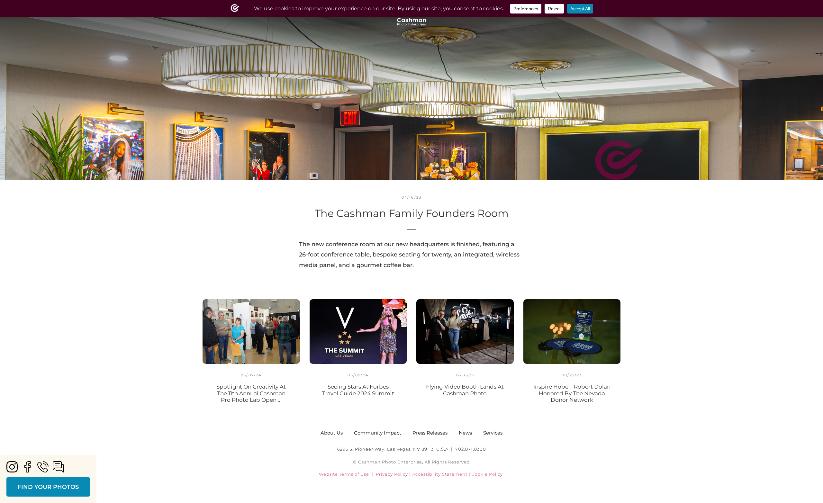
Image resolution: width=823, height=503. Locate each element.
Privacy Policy (392, 474)
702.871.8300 (470, 449)
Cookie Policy (487, 474)
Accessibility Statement (440, 474)
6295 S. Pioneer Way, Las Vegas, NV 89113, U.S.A (392, 449)
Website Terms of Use (344, 474)
